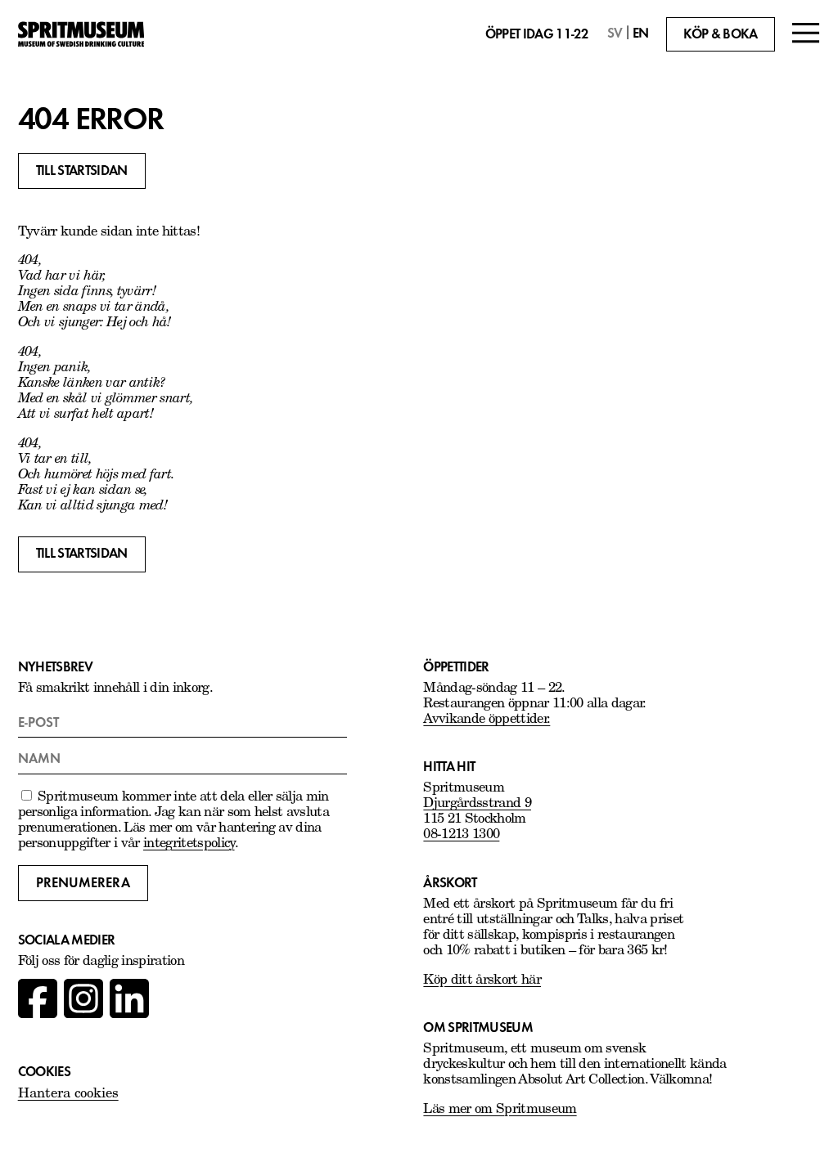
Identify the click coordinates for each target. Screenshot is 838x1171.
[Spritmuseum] (81, 34)
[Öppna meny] (806, 35)
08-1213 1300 (461, 834)
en (641, 33)
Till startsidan (82, 170)
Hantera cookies (68, 1094)
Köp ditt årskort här (482, 980)
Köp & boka (720, 34)
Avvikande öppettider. (486, 719)
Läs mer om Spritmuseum (499, 1109)
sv (615, 33)
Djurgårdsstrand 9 (477, 803)
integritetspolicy (189, 843)
